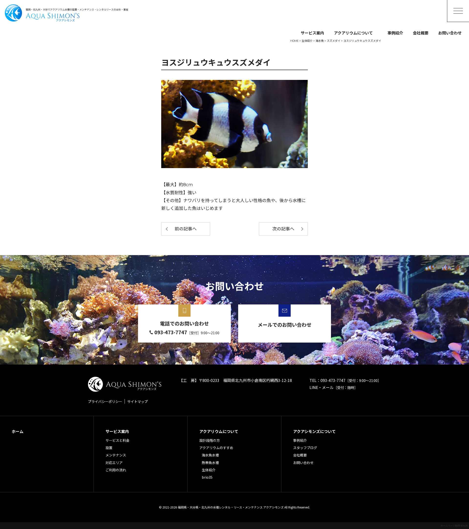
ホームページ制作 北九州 (454, 525)
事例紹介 (395, 33)
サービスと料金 (117, 440)
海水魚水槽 (210, 455)
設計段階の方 (209, 440)
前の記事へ (186, 229)
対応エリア (114, 462)
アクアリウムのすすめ (216, 447)
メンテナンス (116, 455)
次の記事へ (283, 229)
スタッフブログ (305, 447)
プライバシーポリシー (105, 401)
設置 (109, 447)
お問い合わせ (450, 33)
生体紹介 (208, 469)
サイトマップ (137, 401)
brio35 (207, 477)
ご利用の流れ (116, 469)
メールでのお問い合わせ (284, 324)
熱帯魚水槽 (210, 462)
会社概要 (420, 33)
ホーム (17, 431)
